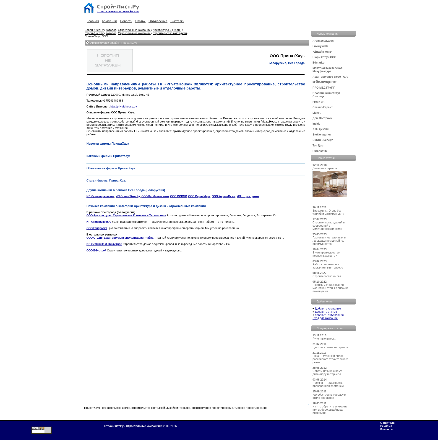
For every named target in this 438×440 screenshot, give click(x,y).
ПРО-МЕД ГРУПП (324, 87)
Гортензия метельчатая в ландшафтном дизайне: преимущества (329, 241)
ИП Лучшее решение (100, 196)
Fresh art (318, 101)
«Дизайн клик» (322, 51)
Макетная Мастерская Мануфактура (327, 70)
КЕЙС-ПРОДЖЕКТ (324, 82)
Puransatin (320, 151)
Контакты (386, 429)
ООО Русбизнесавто (155, 196)
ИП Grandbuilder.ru (98, 221)
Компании (109, 21)
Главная (93, 21)
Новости (126, 21)
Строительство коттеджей (170, 33)
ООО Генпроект (96, 228)
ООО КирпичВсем (223, 196)
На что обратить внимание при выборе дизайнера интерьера (330, 409)
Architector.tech (323, 40)
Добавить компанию (328, 308)
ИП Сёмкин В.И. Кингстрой (104, 244)
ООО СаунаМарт (199, 196)
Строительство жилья (327, 276)
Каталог (111, 30)
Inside (316, 123)
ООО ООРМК (178, 196)
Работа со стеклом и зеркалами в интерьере (328, 266)
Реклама (386, 426)
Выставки (177, 21)
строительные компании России (118, 11)
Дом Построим (322, 118)
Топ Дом (318, 145)
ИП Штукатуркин (248, 196)
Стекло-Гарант (323, 107)
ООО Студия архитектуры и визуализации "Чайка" (120, 237)
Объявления (158, 21)
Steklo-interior (322, 134)
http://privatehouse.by (123, 106)
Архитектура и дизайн (167, 30)
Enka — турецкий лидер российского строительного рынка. (330, 359)
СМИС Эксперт (323, 140)
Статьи (140, 21)
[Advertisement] (169, 265)
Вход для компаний (325, 318)
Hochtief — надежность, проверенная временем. (328, 384)
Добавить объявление (329, 315)
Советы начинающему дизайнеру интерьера (327, 372)
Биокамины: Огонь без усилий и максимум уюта (328, 212)
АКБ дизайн (320, 129)
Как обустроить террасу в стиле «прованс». (329, 396)
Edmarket (319, 62)
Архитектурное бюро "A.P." (331, 76)
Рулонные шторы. (324, 338)
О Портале (387, 423)
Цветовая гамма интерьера (330, 347)
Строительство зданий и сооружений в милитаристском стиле (329, 225)
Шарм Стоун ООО (324, 57)
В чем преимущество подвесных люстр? (326, 254)
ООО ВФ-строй (96, 250)
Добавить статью (326, 311)
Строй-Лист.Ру (94, 30)
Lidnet (317, 112)
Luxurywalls (320, 46)
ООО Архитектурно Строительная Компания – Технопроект (126, 215)
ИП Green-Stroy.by (128, 196)
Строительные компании (134, 30)
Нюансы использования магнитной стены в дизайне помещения (331, 288)
